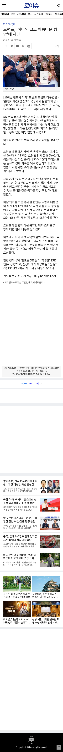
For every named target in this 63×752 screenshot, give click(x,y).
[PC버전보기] (31, 740)
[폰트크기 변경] (57, 46)
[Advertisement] (31, 327)
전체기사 (5, 14)
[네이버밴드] (23, 46)
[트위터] (12, 46)
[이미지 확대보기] (56, 57)
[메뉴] (4, 6)
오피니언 (49, 14)
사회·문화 (21, 14)
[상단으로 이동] (59, 747)
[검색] (59, 6)
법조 (13, 14)
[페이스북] (6, 46)
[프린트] (29, 46)
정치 (30, 14)
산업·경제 (38, 14)
